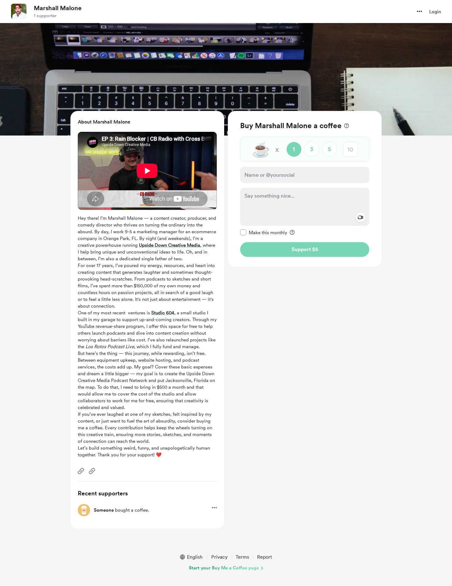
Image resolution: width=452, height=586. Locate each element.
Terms (242, 557)
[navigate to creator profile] (18, 11)
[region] (305, 189)
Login (435, 11)
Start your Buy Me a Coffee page (224, 568)
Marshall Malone (57, 8)
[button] (419, 11)
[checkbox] (263, 232)
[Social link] (81, 471)
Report (264, 557)
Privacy (219, 557)
